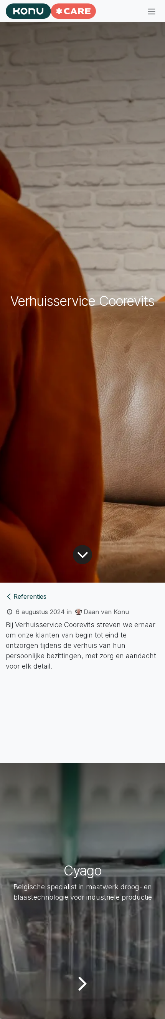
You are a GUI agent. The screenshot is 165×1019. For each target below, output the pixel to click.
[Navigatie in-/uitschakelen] (151, 11)
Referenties (29, 596)
